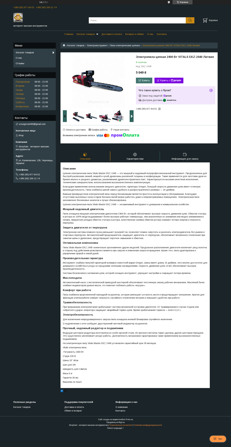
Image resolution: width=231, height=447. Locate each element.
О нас (150, 34)
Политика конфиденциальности (148, 425)
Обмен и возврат (73, 410)
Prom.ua (129, 419)
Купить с (165, 80)
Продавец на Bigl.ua (115, 422)
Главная (68, 34)
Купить (146, 80)
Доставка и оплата (112, 34)
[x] (65, 391)
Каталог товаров (86, 34)
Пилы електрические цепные (125, 45)
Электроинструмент (97, 45)
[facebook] (61, 391)
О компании (122, 407)
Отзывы (20, 63)
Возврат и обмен (134, 34)
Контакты (162, 34)
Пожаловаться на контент (120, 425)
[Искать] (190, 20)
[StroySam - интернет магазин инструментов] (49, 17)
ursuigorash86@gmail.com (32, 124)
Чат (220, 439)
